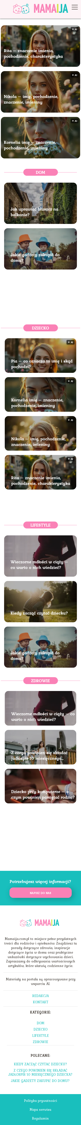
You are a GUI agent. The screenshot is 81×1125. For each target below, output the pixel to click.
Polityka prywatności (40, 1100)
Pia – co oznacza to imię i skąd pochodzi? (42, 363)
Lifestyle (40, 525)
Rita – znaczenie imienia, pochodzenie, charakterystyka (33, 53)
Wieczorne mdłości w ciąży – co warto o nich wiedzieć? (39, 564)
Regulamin (40, 1118)
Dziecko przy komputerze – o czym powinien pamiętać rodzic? (43, 794)
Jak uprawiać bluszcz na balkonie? (34, 211)
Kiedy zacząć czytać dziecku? (39, 613)
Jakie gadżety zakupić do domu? (35, 257)
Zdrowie (40, 680)
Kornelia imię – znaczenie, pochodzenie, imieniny (30, 145)
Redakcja (40, 995)
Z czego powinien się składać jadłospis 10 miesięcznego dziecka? (39, 755)
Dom (40, 172)
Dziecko (40, 328)
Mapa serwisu (40, 1109)
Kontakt (40, 1002)
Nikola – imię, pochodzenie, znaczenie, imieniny (31, 99)
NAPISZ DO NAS (40, 893)
